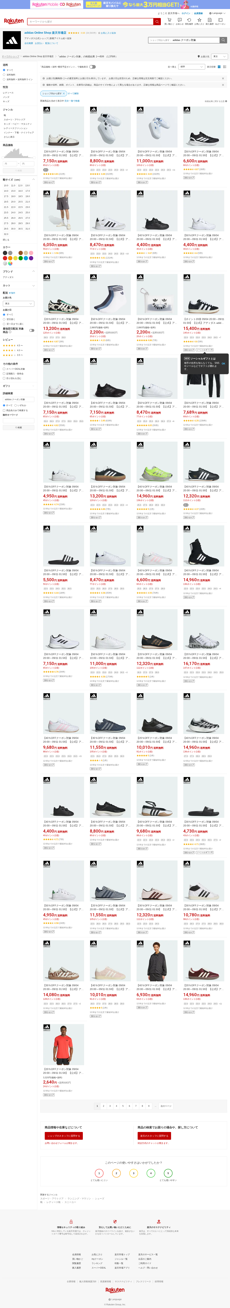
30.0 (13, 229)
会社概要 (28, 43)
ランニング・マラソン (79, 1198)
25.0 (28, 212)
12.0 (20, 185)
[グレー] (10, 253)
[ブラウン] (21, 253)
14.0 (6, 191)
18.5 (20, 196)
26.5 (20, 218)
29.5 (6, 229)
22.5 (20, 207)
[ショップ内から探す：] (223, 40)
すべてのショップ (10, 56)
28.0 (13, 223)
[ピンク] (31, 253)
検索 (20, 170)
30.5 (20, 229)
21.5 (6, 207)
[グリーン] (21, 258)
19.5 (6, 202)
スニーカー (70, 1202)
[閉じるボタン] (223, 78)
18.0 (13, 196)
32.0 (6, 234)
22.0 (13, 207)
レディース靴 (54, 1202)
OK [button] (223, 363)
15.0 (13, 191)
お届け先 (7, 298)
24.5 (20, 212)
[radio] (4, 70)
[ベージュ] (26, 253)
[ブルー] (26, 258)
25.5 (6, 218)
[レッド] (5, 258)
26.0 (13, 218)
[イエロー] (15, 258)
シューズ (99, 1198)
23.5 (6, 212)
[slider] (3, 157)
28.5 (20, 223)
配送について (51, 43)
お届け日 (7, 310)
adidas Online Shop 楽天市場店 (45, 32)
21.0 (28, 202)
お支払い (39, 43)
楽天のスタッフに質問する (154, 1136)
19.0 (28, 196)
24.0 (13, 212)
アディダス (8, 277)
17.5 (6, 196)
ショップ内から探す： (161, 40)
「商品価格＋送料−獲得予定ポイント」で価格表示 (63, 67)
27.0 (28, 218)
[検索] (157, 21)
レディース (8, 93)
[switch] (31, 330)
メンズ (6, 97)
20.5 (20, 202)
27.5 (6, 223)
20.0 (13, 202)
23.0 (28, 207)
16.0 (20, 191)
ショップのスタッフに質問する (63, 1136)
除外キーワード (10, 415)
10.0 (6, 185)
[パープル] (31, 258)
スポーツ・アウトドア (52, 1198)
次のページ (166, 1106)
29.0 (28, 223)
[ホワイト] (15, 253)
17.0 (28, 191)
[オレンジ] (10, 258)
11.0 (13, 185)
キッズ (6, 101)
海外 (13, 293)
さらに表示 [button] (9, 137)
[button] (217, 13)
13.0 (27, 185)
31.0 (28, 229)
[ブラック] (5, 253)
